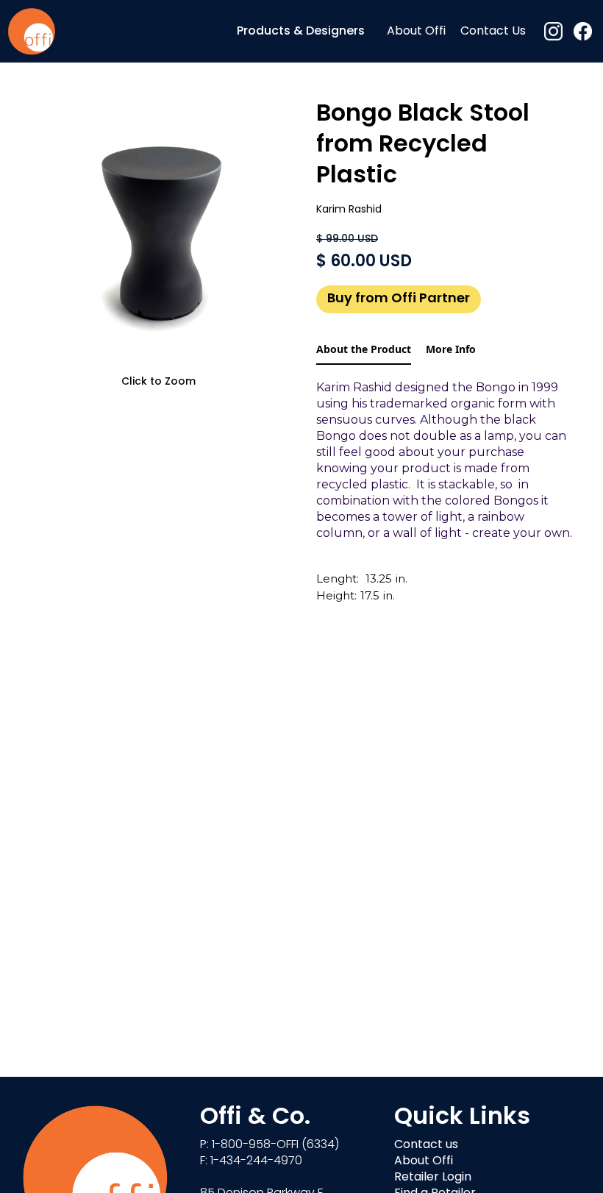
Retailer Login (432, 1177)
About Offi (416, 32)
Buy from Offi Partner (398, 299)
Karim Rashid (349, 210)
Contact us (426, 1145)
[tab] (363, 350)
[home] (31, 31)
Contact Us (493, 32)
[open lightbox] (158, 235)
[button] (300, 31)
